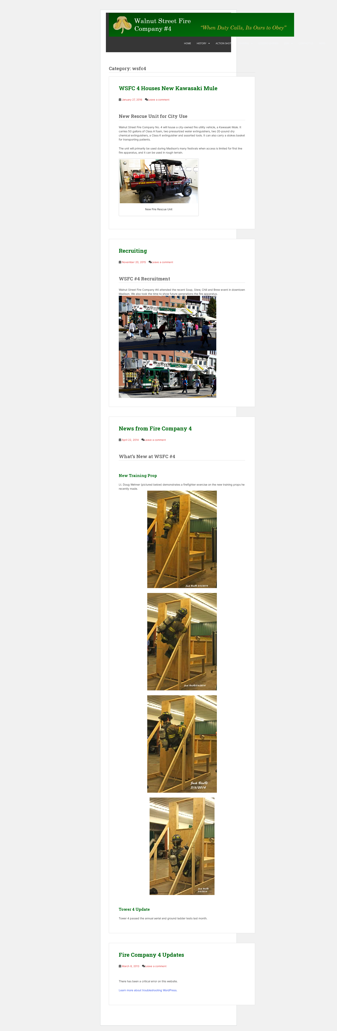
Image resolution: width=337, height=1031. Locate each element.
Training (243, 43)
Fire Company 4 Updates (151, 954)
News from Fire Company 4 (155, 428)
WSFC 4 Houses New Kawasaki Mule (168, 88)
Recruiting (133, 250)
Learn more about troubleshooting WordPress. (148, 990)
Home (187, 43)
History (201, 43)
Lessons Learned (268, 43)
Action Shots (224, 43)
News (322, 43)
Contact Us (306, 43)
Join (286, 43)
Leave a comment (158, 99)
